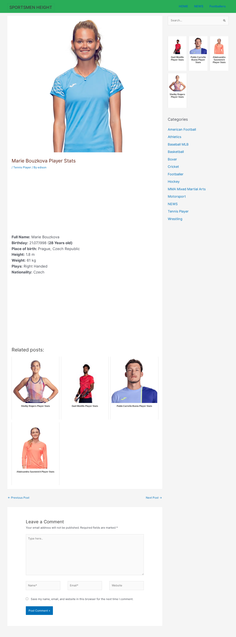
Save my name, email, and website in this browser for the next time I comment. (82, 599)
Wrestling (175, 219)
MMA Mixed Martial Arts (187, 189)
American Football (182, 129)
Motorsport (177, 196)
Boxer (172, 159)
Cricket (173, 167)
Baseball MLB (178, 144)
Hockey (174, 181)
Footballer (175, 174)
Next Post (154, 497)
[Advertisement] (43, 201)
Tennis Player (22, 167)
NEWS (198, 6)
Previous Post (18, 497)
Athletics (174, 137)
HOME (183, 6)
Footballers (217, 6)
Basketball (176, 152)
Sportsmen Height (30, 7)
